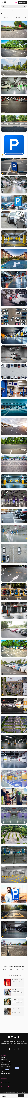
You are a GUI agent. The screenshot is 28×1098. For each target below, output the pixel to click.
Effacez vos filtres (20, 969)
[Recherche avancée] (25, 17)
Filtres (19, 17)
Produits (3, 1055)
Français (14, 1049)
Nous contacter (5, 1087)
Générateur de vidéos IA (7, 1062)
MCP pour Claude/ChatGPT (9, 1068)
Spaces (3, 1057)
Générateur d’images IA (6, 1061)
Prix (16, 2)
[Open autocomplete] (3, 6)
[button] (14, 1049)
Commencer (4, 1078)
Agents (5, 1069)
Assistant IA (4, 1059)
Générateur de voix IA (6, 1064)
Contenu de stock (5, 1066)
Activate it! (21, 1095)
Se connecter (22, 2)
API (2, 1071)
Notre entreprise (5, 1083)
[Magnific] (14, 1037)
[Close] (26, 1096)
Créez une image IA (7, 10)
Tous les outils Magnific (6, 1075)
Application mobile (5, 1073)
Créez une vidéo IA (17, 10)
